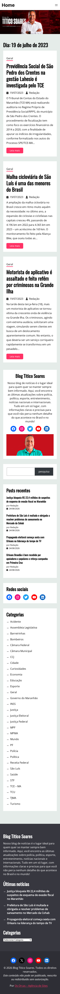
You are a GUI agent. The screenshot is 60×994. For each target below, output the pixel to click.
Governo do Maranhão (24, 698)
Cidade (14, 663)
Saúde (14, 774)
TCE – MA (15, 786)
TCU (12, 792)
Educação (16, 680)
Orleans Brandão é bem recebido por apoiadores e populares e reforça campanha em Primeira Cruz (27, 558)
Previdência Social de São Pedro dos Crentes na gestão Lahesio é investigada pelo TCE (29, 75)
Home (8, 5)
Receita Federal (19, 762)
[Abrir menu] (56, 5)
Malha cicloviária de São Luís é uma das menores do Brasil (28, 183)
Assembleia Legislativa (23, 627)
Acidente (15, 621)
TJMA (13, 798)
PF (11, 745)
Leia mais (16, 151)
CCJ (12, 657)
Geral (9, 58)
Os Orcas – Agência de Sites (31, 985)
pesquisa (44, 471)
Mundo (14, 739)
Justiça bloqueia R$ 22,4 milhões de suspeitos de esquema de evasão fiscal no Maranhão (28, 499)
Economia (16, 674)
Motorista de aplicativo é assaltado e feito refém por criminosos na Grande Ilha (29, 281)
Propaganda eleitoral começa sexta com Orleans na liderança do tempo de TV (25, 539)
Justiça (14, 710)
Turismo (15, 804)
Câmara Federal (19, 645)
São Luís (15, 768)
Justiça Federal (19, 721)
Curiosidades (18, 668)
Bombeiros (17, 639)
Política (14, 757)
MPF (12, 727)
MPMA (14, 733)
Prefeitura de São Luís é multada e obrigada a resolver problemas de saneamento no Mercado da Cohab (28, 519)
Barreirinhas (17, 633)
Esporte (15, 686)
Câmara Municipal (21, 651)
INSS (13, 704)
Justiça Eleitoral (19, 715)
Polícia (14, 751)
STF (12, 780)
